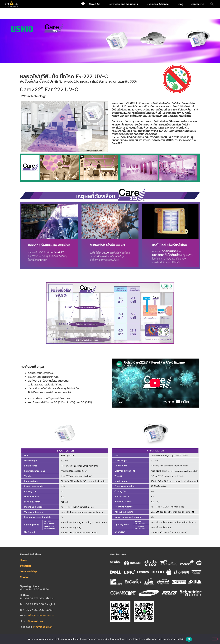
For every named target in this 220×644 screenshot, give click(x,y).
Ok (188, 639)
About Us (94, 4)
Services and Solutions (123, 4)
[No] (215, 639)
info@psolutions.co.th (41, 616)
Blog (180, 4)
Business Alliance (158, 4)
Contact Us (197, 4)
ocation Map (29, 571)
